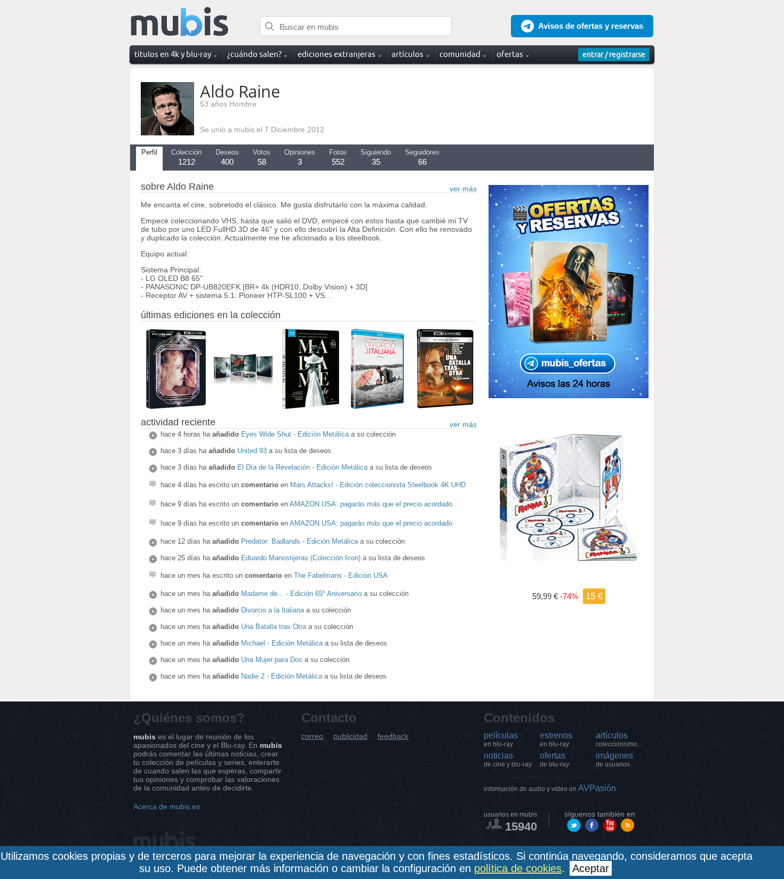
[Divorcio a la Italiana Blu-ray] (378, 406)
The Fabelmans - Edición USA (341, 575)
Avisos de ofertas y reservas (590, 25)
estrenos (556, 739)
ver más (463, 188)
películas (501, 739)
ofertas (554, 759)
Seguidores (422, 157)
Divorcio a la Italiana (272, 610)
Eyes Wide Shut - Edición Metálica (295, 434)
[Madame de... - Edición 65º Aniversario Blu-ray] (310, 406)
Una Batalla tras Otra (273, 627)
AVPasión (550, 788)
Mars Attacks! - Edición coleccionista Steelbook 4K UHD (378, 485)
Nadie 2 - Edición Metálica (281, 676)
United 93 (252, 451)
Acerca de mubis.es (166, 806)
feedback (393, 736)
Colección (186, 157)
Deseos (227, 157)
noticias (508, 759)
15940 (521, 826)
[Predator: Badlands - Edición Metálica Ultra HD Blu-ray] (243, 406)
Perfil (149, 152)
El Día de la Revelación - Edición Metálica (302, 467)
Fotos (338, 157)
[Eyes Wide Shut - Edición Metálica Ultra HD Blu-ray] (176, 406)
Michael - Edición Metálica (282, 643)
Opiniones (299, 157)
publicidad (350, 736)
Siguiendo (376, 157)
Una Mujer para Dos (271, 660)
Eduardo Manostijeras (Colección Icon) (301, 558)
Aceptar (590, 868)
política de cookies (518, 868)
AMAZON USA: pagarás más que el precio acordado (371, 504)
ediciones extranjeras (336, 54)
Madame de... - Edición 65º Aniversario (301, 594)
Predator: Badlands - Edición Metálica (299, 541)
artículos (619, 739)
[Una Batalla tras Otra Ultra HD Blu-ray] (445, 406)
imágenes (614, 759)
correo (312, 736)
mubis (180, 22)
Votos (261, 157)
